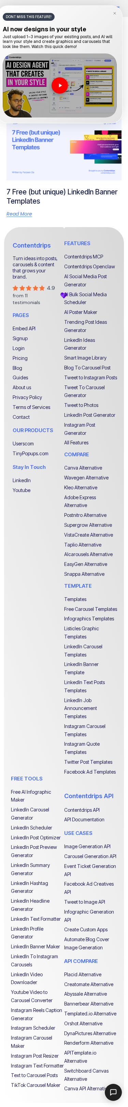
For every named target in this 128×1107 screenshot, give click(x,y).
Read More (19, 213)
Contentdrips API (88, 796)
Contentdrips (32, 245)
